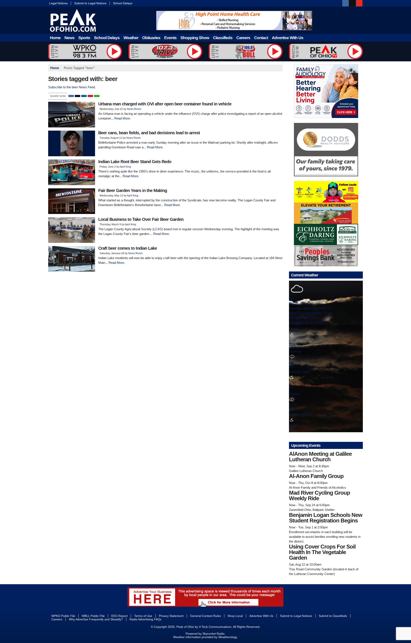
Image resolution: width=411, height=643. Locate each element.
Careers (243, 37)
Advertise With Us (287, 37)
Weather (131, 37)
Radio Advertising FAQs (145, 619)
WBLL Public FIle (93, 616)
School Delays (122, 3)
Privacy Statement (171, 616)
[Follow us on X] (352, 3)
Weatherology (227, 637)
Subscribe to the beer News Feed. (72, 87)
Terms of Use (143, 616)
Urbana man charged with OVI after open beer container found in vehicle (164, 104)
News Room (134, 109)
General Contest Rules (205, 616)
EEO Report (119, 616)
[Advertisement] (234, 20)
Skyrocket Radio (214, 633)
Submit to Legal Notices (90, 3)
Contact (261, 37)
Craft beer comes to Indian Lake (127, 248)
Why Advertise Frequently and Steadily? (96, 619)
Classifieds (222, 37)
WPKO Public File (63, 616)
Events (170, 37)
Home (55, 37)
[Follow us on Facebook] (345, 3)
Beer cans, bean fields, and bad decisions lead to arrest (149, 132)
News (69, 37)
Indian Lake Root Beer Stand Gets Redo (134, 161)
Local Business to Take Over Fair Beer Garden (140, 219)
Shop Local (235, 616)
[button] (71, 96)
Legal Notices (58, 3)
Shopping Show (194, 37)
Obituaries (151, 37)
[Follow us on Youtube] (359, 3)
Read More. (122, 118)
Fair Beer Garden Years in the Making (132, 190)
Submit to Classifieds (333, 616)
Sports (84, 37)
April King (125, 166)
